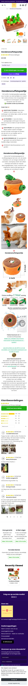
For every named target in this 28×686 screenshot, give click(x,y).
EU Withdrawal (7, 642)
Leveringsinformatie (7, 631)
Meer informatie (7, 541)
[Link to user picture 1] (4, 449)
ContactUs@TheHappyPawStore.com (13, 619)
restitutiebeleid (11, 366)
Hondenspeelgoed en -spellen (18, 81)
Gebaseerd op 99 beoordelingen (11, 405)
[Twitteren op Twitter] (11, 78)
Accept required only (14, 683)
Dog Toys (4, 48)
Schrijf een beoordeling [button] (14, 408)
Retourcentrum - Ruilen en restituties (12, 634)
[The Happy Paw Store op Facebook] (12, 597)
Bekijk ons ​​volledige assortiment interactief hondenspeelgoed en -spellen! (14, 340)
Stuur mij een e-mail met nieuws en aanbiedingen (11, 665)
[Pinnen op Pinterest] (14, 78)
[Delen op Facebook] (8, 78)
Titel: (6, 62)
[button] (5, 55)
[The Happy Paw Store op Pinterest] (14, 597)
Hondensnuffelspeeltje (15, 8)
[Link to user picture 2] (12, 449)
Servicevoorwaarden (7, 639)
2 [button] (10, 517)
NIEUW (3, 84)
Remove (18, 569)
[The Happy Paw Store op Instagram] (15, 597)
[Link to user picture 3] (19, 509)
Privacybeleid (5, 636)
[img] (10, 432)
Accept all (14, 679)
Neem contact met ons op (9, 629)
